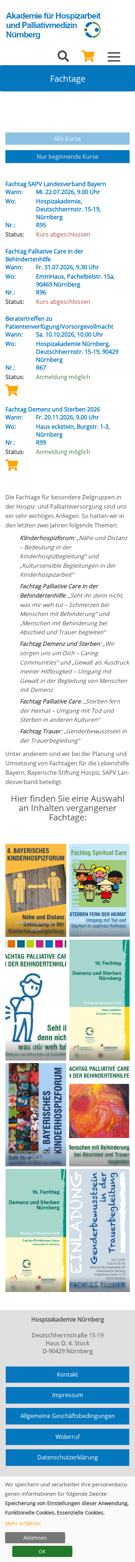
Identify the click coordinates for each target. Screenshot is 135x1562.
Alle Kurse (67, 139)
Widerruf (67, 1437)
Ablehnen (35, 1537)
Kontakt (67, 1374)
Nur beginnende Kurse (67, 157)
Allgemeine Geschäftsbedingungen (68, 1416)
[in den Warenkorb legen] (11, 390)
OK (42, 1551)
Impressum (67, 1395)
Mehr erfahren (23, 1523)
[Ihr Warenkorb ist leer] (88, 58)
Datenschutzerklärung (67, 1457)
